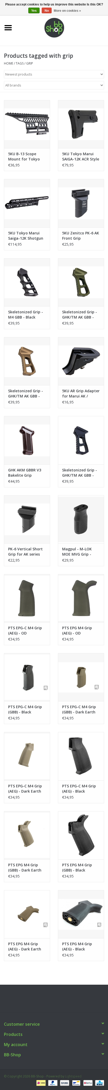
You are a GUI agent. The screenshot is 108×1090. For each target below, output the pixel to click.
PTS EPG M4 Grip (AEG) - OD (77, 630)
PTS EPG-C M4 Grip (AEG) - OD (25, 630)
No (47, 11)
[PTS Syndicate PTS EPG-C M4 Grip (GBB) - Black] (27, 677)
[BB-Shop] (62, 27)
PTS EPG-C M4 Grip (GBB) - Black (25, 709)
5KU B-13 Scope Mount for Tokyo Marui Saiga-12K (24, 156)
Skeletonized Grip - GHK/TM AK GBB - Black (79, 473)
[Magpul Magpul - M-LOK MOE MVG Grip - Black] (81, 519)
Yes (34, 11)
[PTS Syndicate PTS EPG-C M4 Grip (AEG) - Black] (81, 756)
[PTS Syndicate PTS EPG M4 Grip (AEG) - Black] (81, 914)
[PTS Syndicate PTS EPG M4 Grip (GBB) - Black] (81, 835)
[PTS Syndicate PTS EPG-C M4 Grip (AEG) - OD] (27, 598)
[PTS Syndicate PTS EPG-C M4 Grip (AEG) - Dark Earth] (27, 756)
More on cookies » (67, 11)
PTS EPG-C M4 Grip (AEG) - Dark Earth (25, 788)
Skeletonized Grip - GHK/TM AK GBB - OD (79, 314)
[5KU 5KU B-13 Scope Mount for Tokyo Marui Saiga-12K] (27, 124)
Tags (20, 63)
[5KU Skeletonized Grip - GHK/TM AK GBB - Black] (81, 440)
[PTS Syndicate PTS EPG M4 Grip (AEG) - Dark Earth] (27, 914)
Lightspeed (73, 1076)
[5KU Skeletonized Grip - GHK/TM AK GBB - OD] (81, 282)
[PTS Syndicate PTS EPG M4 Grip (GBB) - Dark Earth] (27, 835)
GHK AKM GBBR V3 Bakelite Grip (24, 473)
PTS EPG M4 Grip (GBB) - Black (77, 867)
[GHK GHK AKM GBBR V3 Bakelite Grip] (27, 440)
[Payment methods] (40, 1083)
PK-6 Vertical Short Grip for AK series (25, 551)
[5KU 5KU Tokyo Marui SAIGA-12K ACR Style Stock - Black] (81, 124)
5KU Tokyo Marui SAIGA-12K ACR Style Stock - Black (80, 156)
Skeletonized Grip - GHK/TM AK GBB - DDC (25, 393)
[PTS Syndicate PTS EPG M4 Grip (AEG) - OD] (81, 598)
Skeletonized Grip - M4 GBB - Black (25, 314)
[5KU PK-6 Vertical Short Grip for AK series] (27, 519)
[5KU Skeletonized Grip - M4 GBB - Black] (27, 282)
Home (8, 63)
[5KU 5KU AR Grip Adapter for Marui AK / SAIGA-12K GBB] (81, 361)
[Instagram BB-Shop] (59, 1000)
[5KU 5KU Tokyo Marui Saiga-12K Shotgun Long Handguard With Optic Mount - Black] (27, 203)
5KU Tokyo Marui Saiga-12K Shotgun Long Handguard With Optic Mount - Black (26, 235)
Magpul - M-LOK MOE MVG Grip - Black (77, 551)
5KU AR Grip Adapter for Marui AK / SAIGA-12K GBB (81, 393)
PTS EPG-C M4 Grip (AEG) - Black (79, 788)
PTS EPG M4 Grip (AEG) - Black (77, 946)
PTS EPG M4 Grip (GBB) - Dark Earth (24, 867)
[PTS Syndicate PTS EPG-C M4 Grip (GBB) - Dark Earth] (81, 677)
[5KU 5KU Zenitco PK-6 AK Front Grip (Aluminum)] (81, 203)
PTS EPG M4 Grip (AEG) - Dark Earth (24, 946)
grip (29, 63)
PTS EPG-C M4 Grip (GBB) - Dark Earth (79, 709)
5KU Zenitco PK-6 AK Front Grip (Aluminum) (80, 235)
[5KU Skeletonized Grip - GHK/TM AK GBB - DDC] (27, 361)
